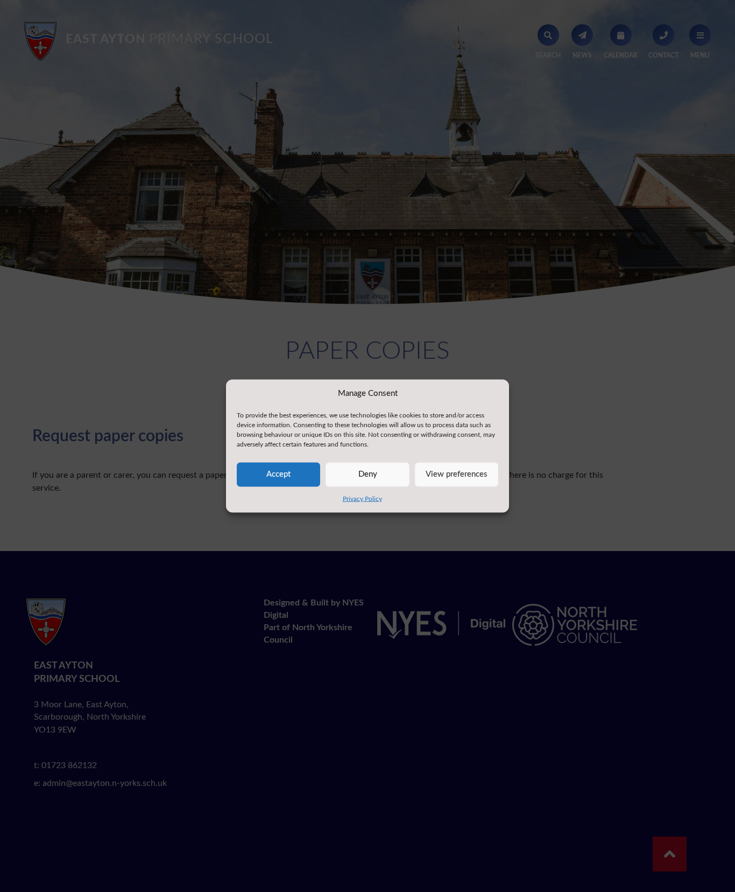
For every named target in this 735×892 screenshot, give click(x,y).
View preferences (456, 474)
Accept (278, 474)
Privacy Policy (362, 498)
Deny (367, 474)
